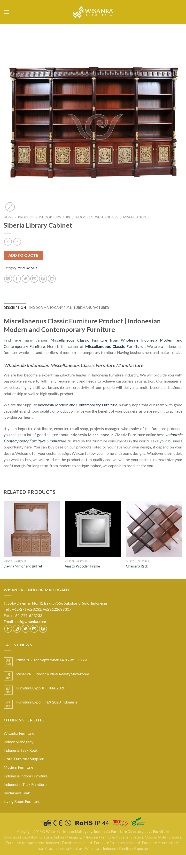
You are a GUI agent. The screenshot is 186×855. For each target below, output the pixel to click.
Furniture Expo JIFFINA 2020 (40, 688)
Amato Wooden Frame (82, 566)
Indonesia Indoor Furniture (25, 776)
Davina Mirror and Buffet (23, 566)
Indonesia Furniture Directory (119, 832)
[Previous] (4, 539)
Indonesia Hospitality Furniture (28, 837)
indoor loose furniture (96, 217)
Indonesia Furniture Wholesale (77, 849)
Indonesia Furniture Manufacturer (152, 843)
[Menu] (6, 12)
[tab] (15, 307)
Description (15, 308)
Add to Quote (23, 255)
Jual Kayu (45, 849)
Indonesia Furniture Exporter (125, 849)
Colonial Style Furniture (163, 837)
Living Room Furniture (22, 801)
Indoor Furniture (55, 217)
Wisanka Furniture (19, 733)
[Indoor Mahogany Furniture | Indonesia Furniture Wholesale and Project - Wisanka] (93, 12)
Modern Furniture (18, 767)
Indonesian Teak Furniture (25, 784)
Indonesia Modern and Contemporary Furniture (77, 404)
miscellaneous (136, 217)
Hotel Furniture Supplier (24, 758)
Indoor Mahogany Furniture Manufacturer (69, 308)
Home (8, 217)
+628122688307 (57, 609)
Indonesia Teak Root (21, 750)
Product (26, 217)
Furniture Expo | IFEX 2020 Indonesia (47, 702)
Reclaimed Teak (17, 793)
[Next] (182, 539)
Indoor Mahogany (18, 741)
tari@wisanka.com (31, 621)
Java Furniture (157, 832)
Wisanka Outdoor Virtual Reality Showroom (52, 673)
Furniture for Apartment (25, 843)
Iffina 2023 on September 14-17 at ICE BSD (52, 659)
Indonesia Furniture (61, 843)
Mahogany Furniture (98, 837)
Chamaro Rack (137, 566)
